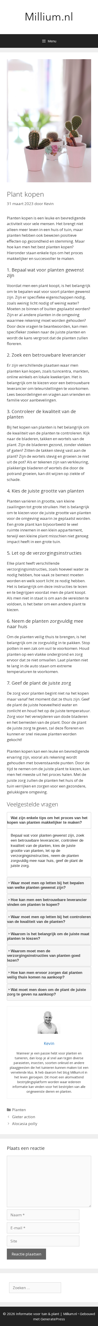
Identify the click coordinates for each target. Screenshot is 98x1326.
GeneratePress (53, 1319)
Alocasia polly (24, 1123)
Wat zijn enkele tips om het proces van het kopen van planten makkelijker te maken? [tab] (47, 820)
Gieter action (23, 1116)
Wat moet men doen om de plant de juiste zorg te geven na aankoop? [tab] (46, 992)
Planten (19, 1109)
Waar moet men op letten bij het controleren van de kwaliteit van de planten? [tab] (49, 919)
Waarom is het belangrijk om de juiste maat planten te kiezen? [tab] (48, 936)
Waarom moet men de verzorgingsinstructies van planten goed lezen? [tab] (43, 956)
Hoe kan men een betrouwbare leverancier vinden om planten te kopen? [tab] (47, 902)
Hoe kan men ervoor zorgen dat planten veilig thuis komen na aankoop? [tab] (44, 974)
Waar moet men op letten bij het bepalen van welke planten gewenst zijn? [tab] (45, 885)
